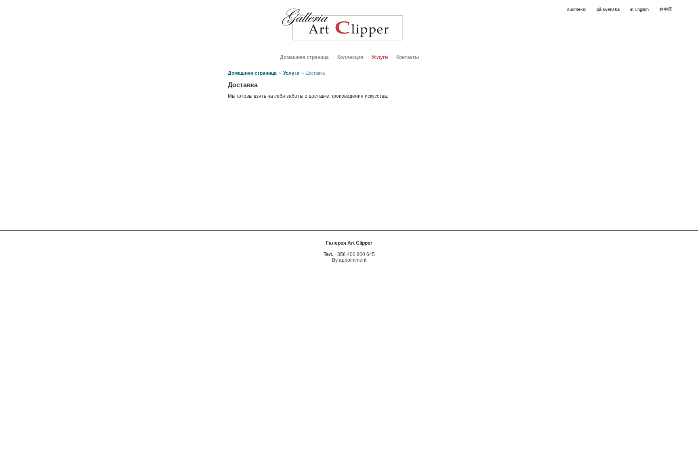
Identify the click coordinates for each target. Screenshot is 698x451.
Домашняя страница (304, 57)
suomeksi (576, 9)
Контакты (407, 57)
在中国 (666, 9)
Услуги (380, 57)
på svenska (608, 9)
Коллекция (350, 57)
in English (639, 9)
